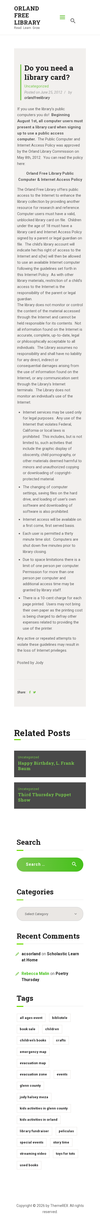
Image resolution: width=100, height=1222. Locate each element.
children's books (33, 1040)
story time (61, 1142)
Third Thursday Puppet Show (44, 797)
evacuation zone (33, 1074)
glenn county (30, 1085)
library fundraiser (34, 1131)
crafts (61, 1040)
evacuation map (33, 1063)
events (62, 1074)
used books (29, 1165)
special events (31, 1142)
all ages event (31, 1018)
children (52, 1029)
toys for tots (65, 1154)
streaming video (33, 1154)
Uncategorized (36, 86)
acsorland (31, 954)
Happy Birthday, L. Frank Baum (46, 766)
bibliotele (59, 1018)
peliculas (66, 1131)
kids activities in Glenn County (44, 1108)
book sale (27, 1029)
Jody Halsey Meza (34, 1097)
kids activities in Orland (38, 1119)
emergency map (33, 1052)
